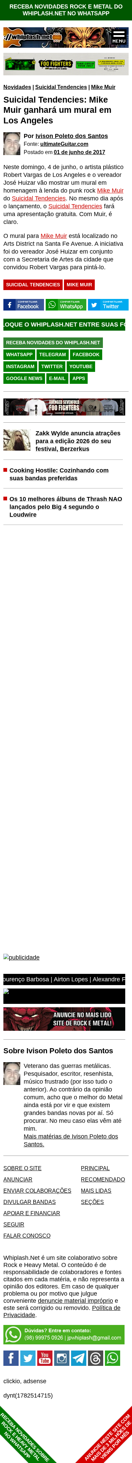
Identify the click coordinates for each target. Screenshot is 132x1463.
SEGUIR (13, 1224)
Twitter (52, 366)
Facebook (86, 354)
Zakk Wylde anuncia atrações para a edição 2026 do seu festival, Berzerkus (78, 441)
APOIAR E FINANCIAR (31, 1213)
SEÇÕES (92, 1202)
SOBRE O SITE (22, 1168)
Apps (78, 378)
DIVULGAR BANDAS (29, 1202)
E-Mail (57, 378)
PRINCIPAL (95, 1168)
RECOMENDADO (103, 1179)
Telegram (52, 354)
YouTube (80, 366)
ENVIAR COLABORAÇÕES (37, 1191)
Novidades (17, 87)
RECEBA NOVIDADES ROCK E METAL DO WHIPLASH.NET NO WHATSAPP (66, 10)
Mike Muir (103, 87)
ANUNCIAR (17, 1179)
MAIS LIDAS (96, 1191)
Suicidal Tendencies (61, 87)
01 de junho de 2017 (79, 152)
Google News (24, 378)
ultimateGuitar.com (64, 144)
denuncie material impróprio (75, 1300)
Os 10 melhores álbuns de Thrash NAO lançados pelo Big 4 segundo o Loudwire (65, 507)
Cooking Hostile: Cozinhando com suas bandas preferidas (59, 474)
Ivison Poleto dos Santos (72, 136)
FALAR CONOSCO (26, 1236)
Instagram (20, 366)
